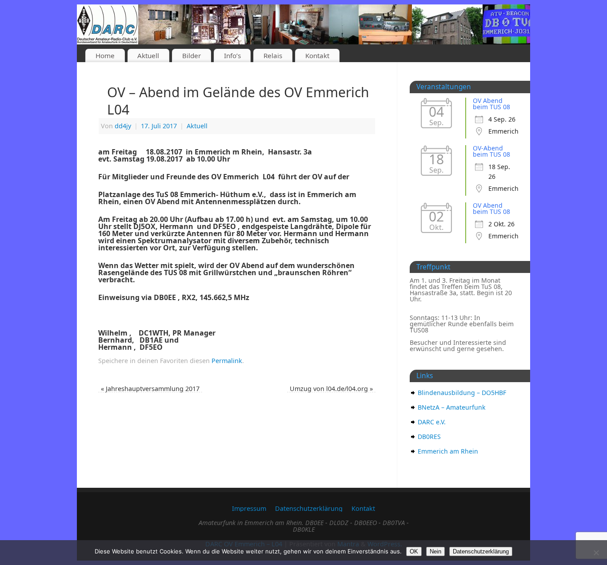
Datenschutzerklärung (309, 508)
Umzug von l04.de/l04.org (331, 388)
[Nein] (595, 552)
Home (105, 55)
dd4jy (123, 126)
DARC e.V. (432, 422)
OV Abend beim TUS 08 (491, 103)
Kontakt (317, 55)
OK (414, 551)
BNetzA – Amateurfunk (451, 407)
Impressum (249, 508)
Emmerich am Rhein (448, 451)
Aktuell (148, 55)
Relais (273, 55)
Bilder (191, 55)
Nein (435, 551)
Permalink (227, 360)
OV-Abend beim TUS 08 (491, 151)
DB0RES (429, 436)
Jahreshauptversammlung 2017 (150, 388)
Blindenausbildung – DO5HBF (462, 392)
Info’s (232, 55)
